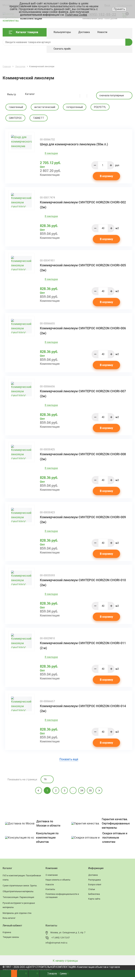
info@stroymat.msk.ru (56, 943)
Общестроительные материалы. (18, 891)
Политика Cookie (76, 14)
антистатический (44, 107)
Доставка (84, 32)
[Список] (90, 95)
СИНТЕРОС (15, 118)
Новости (102, 32)
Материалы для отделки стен (17, 913)
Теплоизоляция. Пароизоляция (18, 897)
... (73, 790)
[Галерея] (85, 95)
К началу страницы (66, 960)
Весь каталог (9, 918)
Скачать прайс (62, 48)
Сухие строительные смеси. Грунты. (20, 885)
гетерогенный (74, 107)
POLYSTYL (100, 107)
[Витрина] (78, 95)
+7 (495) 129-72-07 (60, 937)
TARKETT (38, 118)
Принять (119, 9)
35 (90, 790)
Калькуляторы (62, 32)
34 (81, 790)
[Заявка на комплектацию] (14, 973)
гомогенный (16, 107)
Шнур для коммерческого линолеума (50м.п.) (74, 144)
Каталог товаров (27, 32)
